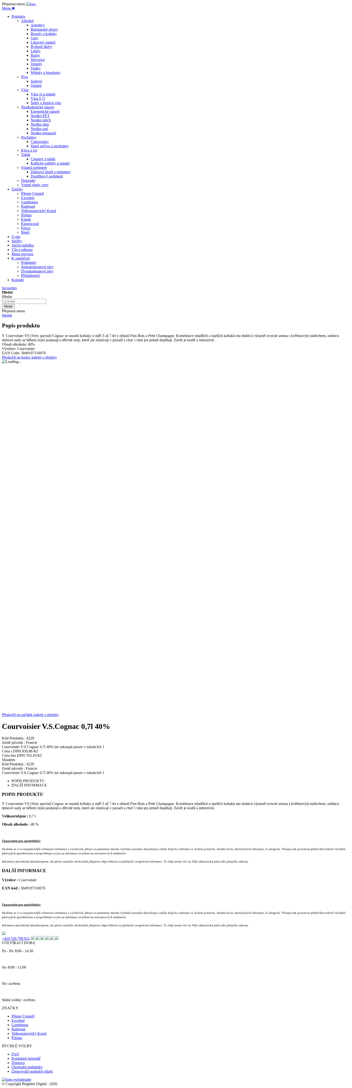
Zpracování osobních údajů (32, 1071)
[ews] (31, 4)
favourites (9, 288)
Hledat (7, 315)
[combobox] (24, 301)
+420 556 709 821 (16, 938)
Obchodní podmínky (27, 1067)
